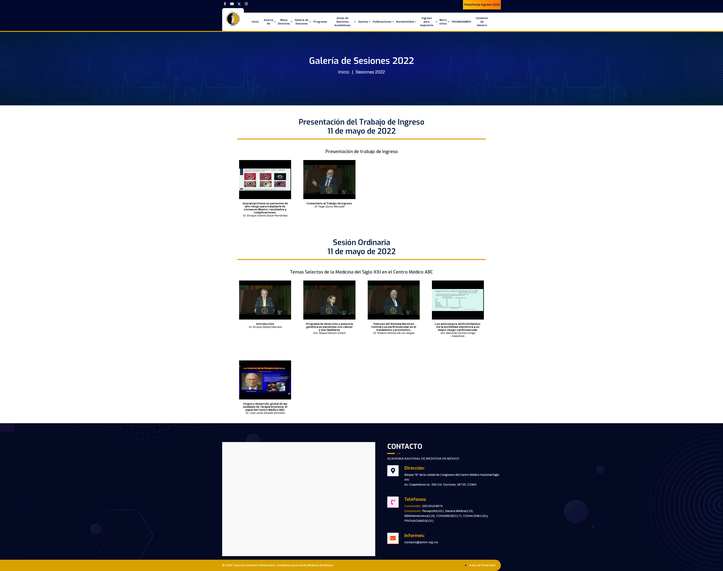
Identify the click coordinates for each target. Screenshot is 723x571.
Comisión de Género (482, 22)
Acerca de (268, 22)
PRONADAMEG (461, 21)
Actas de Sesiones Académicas (342, 22)
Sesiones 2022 (370, 72)
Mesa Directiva (284, 22)
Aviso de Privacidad (482, 565)
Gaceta (363, 21)
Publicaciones (382, 21)
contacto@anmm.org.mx (421, 542)
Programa (320, 21)
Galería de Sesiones (301, 22)
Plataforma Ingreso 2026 (482, 4)
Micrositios (443, 22)
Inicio (255, 21)
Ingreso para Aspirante (426, 22)
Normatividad (405, 21)
